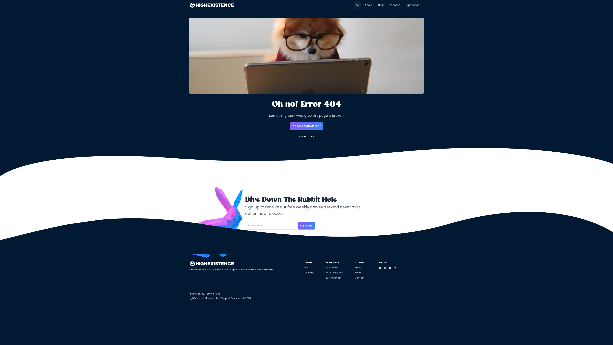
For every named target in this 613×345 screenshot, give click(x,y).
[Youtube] (390, 268)
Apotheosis (332, 267)
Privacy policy (196, 293)
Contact (359, 277)
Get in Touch (306, 136)
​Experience (412, 5)
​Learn (308, 262)
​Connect (361, 262)
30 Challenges (333, 277)
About (368, 5)
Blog (381, 5)
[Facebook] (379, 268)
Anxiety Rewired (334, 272)
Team (358, 272)
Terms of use (212, 293)
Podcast (394, 5)
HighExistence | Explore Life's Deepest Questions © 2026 (220, 298)
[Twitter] (385, 268)
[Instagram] (395, 268)
